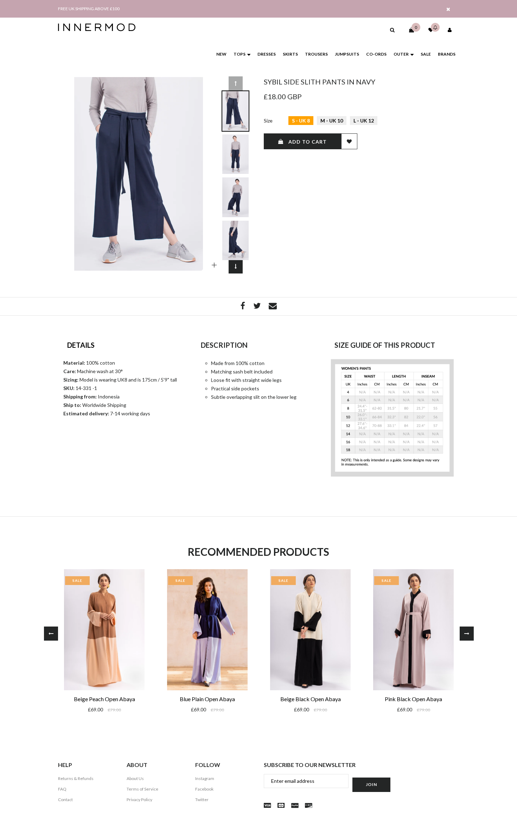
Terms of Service (142, 789)
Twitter (202, 799)
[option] (138, 174)
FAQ (62, 789)
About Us (135, 778)
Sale (426, 54)
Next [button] (236, 266)
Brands (446, 54)
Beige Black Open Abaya (310, 699)
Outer (401, 54)
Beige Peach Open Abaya (104, 699)
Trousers (316, 54)
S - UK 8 (301, 121)
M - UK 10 (331, 121)
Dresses (266, 54)
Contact (65, 799)
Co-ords (376, 54)
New (221, 54)
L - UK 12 (363, 121)
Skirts (290, 54)
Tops (239, 54)
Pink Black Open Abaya (413, 699)
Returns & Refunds (76, 778)
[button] (392, 30)
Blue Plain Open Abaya (207, 699)
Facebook (204, 789)
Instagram (204, 778)
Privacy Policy (139, 799)
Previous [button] (236, 83)
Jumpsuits (347, 54)
